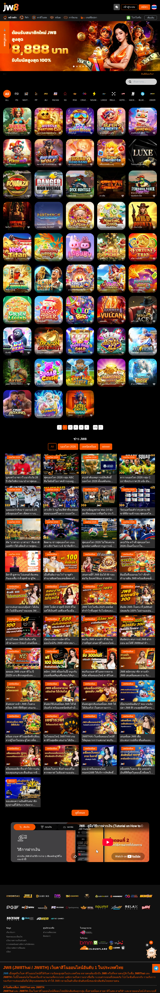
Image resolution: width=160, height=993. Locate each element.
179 (95, 427)
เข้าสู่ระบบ (129, 7)
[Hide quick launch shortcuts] (147, 945)
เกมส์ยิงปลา (91, 17)
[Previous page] (59, 427)
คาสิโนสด (42, 17)
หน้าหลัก (12, 17)
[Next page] (100, 427)
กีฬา (27, 17)
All (52, 446)
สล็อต (58, 17)
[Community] (117, 7)
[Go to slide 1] (74, 66)
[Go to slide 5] (86, 66)
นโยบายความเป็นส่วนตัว (16, 940)
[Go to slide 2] (77, 66)
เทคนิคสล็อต (89, 446)
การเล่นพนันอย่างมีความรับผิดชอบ (20, 944)
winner (106, 446)
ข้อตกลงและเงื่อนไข (14, 937)
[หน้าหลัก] (11, 7)
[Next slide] (153, 46)
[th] (154, 7)
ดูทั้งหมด (80, 812)
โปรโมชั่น (136, 17)
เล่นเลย (17, 124)
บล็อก (8, 952)
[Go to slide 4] (83, 66)
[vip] (151, 953)
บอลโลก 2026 (68, 446)
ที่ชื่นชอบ (17, 116)
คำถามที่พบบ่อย (49, 932)
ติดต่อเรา (47, 936)
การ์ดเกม (73, 17)
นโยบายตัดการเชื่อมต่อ (15, 948)
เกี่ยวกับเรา (10, 932)
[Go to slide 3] (80, 66)
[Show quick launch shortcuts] (151, 942)
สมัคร (144, 7)
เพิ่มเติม (150, 17)
